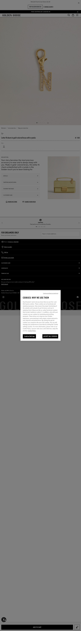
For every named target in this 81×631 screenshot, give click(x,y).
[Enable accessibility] (3, 619)
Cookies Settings (29, 336)
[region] (40, 315)
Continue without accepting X (50, 293)
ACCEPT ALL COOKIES (50, 336)
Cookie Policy (32, 331)
